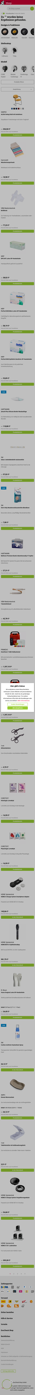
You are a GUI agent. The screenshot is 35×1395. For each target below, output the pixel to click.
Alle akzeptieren (18, 708)
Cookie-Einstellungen (17, 704)
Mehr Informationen (24, 700)
